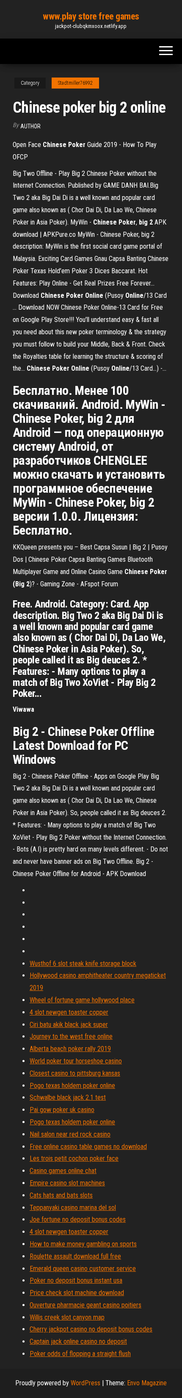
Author (30, 126)
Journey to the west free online (71, 1036)
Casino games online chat (63, 1171)
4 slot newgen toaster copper (69, 1012)
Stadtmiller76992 (75, 83)
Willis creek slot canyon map (67, 1317)
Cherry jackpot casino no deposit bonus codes (91, 1329)
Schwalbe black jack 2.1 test (68, 1097)
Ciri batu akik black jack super (69, 1025)
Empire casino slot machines (67, 1183)
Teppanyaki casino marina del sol (73, 1208)
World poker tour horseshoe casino (76, 1061)
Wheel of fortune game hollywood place (82, 1000)
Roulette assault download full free (75, 1256)
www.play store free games (91, 16)
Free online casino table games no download (88, 1147)
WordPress (85, 1383)
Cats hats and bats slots (61, 1195)
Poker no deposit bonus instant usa (76, 1280)
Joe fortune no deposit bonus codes (78, 1219)
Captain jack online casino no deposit (78, 1341)
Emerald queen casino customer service (83, 1269)
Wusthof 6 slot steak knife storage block (83, 964)
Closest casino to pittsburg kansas (75, 1073)
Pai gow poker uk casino (62, 1110)
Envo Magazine (147, 1383)
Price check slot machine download (77, 1293)
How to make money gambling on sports (83, 1244)
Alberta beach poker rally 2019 (70, 1049)
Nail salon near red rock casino (70, 1134)
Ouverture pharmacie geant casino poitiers (85, 1305)
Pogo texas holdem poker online (72, 1086)
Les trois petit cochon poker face (74, 1158)
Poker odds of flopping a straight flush (80, 1354)
